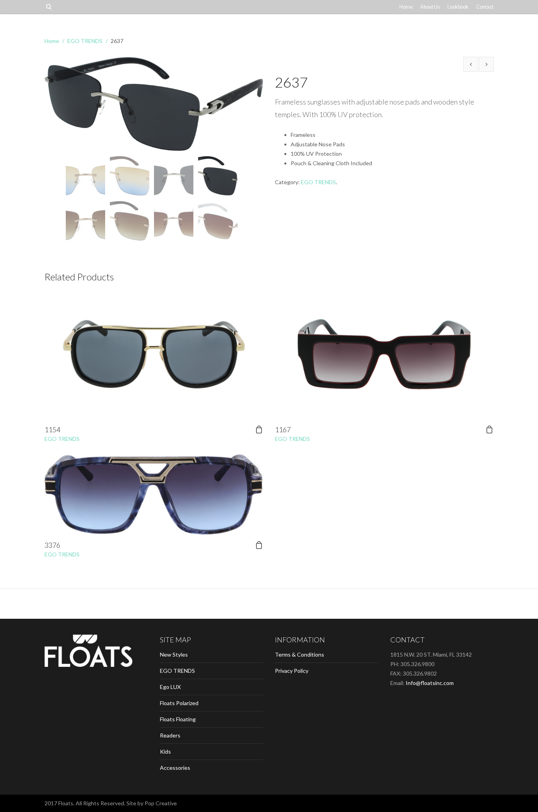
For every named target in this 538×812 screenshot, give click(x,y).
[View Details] (154, 354)
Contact (484, 7)
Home (406, 7)
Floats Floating (178, 719)
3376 (52, 545)
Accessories (175, 767)
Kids (165, 751)
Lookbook (458, 7)
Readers (170, 735)
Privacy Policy (291, 670)
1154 (52, 429)
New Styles (174, 654)
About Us (430, 7)
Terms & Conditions (299, 654)
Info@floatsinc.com (430, 682)
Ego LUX (170, 686)
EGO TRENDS (84, 40)
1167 (283, 429)
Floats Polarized (179, 703)
